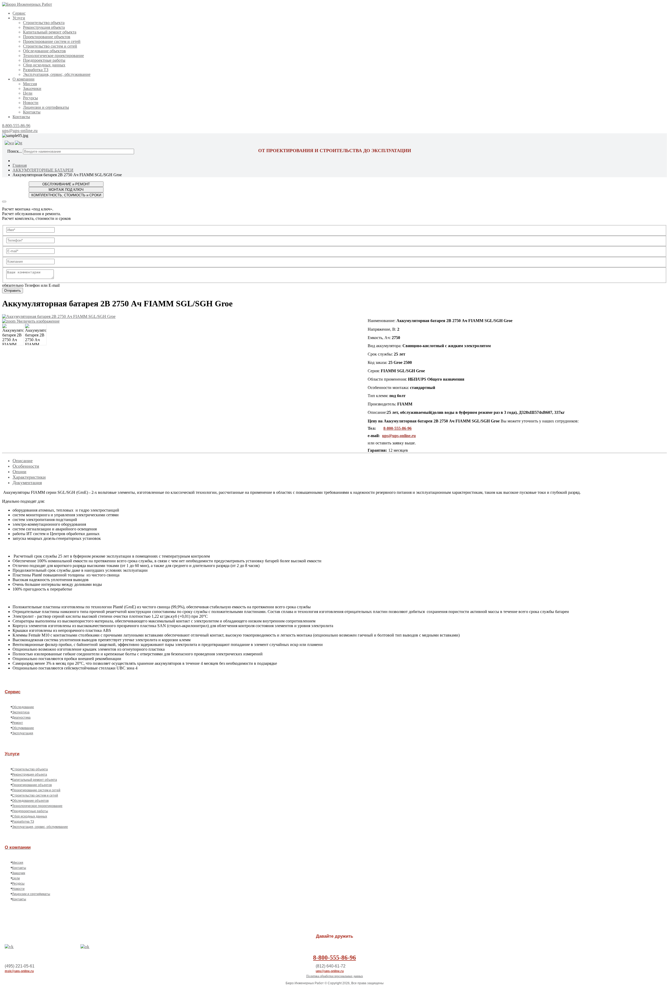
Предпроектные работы (44, 60)
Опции (19, 471)
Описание (23, 460)
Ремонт (17, 723)
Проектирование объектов (46, 37)
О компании (23, 79)
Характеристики (29, 477)
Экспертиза (21, 712)
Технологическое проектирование (53, 55)
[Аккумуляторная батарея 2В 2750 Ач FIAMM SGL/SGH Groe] (13, 334)
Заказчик (18, 873)
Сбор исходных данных (44, 65)
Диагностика (21, 717)
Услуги (19, 18)
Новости (30, 102)
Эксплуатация (22, 733)
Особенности (26, 466)
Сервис (19, 13)
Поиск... (14, 151)
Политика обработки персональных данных (334, 976)
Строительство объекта (44, 22)
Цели (27, 93)
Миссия (30, 84)
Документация (27, 482)
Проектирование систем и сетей (51, 41)
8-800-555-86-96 (16, 125)
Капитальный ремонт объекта (49, 32)
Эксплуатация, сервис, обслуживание (56, 74)
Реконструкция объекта (44, 27)
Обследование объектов (44, 51)
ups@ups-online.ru (20, 130)
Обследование (23, 707)
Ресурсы (30, 98)
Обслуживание (23, 728)
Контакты (32, 112)
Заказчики (32, 88)
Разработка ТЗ (35, 69)
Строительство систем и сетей (50, 46)
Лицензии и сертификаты (46, 107)
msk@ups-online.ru (19, 971)
